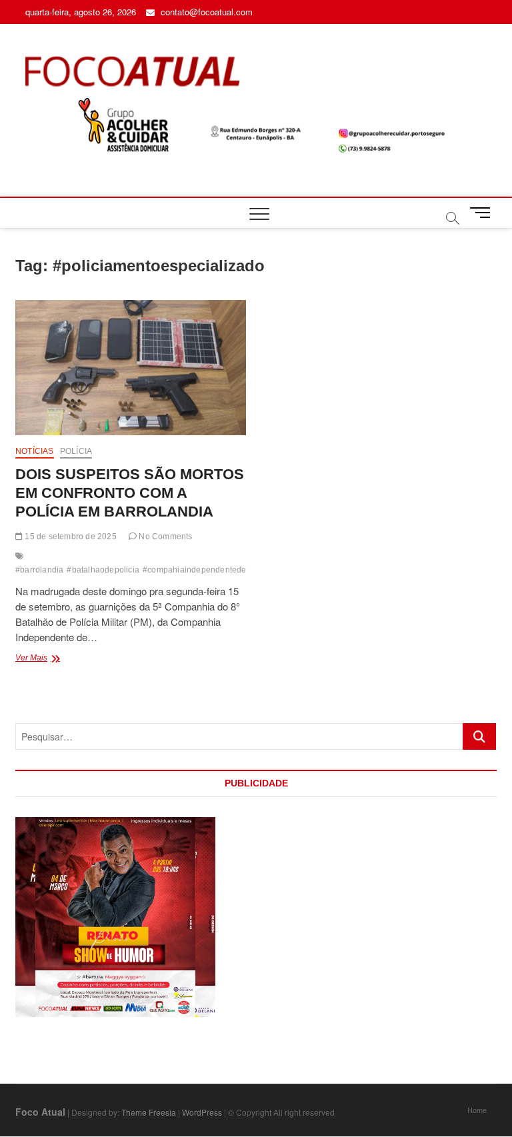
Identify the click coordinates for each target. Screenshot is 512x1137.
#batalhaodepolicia (103, 569)
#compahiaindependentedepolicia (207, 569)
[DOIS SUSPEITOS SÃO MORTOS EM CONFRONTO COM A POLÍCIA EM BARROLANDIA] (130, 367)
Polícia (76, 451)
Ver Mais (60, 659)
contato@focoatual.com (205, 11)
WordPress (202, 1112)
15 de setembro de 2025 (70, 536)
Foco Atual (40, 1111)
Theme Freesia (148, 1112)
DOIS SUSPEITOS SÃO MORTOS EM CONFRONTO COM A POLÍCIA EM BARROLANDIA (129, 493)
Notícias (34, 451)
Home (477, 1109)
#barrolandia (39, 569)
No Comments (164, 536)
